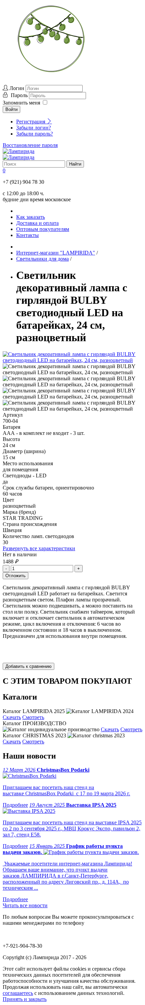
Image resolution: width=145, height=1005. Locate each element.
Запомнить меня (21, 103)
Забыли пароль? (34, 134)
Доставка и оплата (37, 223)
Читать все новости (25, 905)
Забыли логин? (33, 127)
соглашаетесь (18, 993)
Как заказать (30, 217)
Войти (11, 109)
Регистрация (31, 121)
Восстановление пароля (30, 145)
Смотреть (33, 717)
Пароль (20, 95)
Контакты (27, 235)
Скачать (12, 717)
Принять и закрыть (25, 999)
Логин (16, 88)
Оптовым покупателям (42, 229)
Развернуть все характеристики (39, 548)
